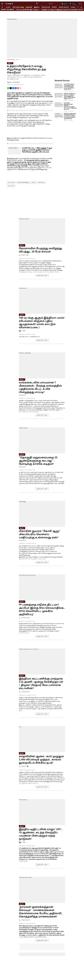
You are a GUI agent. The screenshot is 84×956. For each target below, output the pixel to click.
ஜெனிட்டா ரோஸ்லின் (13, 82)
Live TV (51, 3)
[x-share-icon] (11, 88)
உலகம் (73, 7)
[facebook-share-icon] (13, 88)
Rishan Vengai (25, 255)
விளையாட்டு (46, 7)
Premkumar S (22, 395)
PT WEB (23, 331)
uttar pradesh (11, 182)
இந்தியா (37, 7)
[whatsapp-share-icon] (8, 88)
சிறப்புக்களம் (17, 7)
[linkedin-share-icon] (16, 88)
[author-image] (20, 255)
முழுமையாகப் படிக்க (42, 275)
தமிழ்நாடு (29, 7)
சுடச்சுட (8, 7)
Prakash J (23, 766)
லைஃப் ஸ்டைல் (64, 7)
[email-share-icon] (18, 88)
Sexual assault (41, 182)
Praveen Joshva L (25, 618)
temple (33, 182)
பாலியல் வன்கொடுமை (23, 182)
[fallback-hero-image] (59, 86)
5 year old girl (11, 186)
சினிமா (54, 7)
